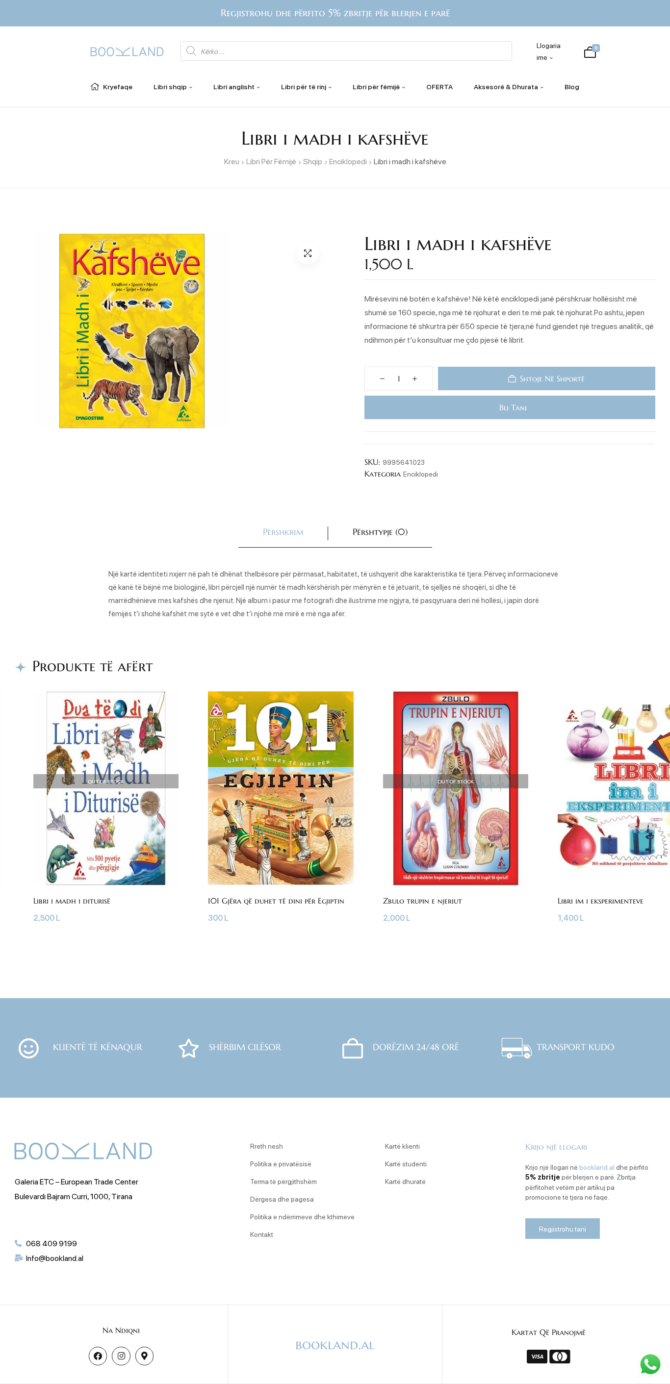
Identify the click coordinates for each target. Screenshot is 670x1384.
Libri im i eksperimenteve (601, 901)
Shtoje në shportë (552, 378)
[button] (308, 253)
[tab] (283, 534)
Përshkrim (283, 531)
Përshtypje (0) (380, 531)
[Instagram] (121, 1356)
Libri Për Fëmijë (271, 161)
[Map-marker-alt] (144, 1356)
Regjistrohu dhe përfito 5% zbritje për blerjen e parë (335, 13)
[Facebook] (98, 1356)
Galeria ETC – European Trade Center (76, 1181)
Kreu (231, 161)
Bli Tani (512, 407)
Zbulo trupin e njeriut (422, 901)
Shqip (312, 161)
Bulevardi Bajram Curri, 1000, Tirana (73, 1196)
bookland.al (597, 1166)
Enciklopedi (348, 161)
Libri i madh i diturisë (71, 901)
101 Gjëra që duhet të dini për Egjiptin (276, 901)
